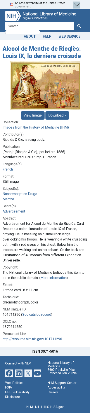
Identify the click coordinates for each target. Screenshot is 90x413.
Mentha (8, 199)
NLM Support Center (62, 383)
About (30, 36)
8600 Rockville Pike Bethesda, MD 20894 (62, 371)
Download (56, 115)
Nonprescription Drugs (20, 194)
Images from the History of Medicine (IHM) (36, 127)
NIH (37, 407)
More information (53, 278)
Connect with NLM (18, 363)
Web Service (69, 36)
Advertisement (14, 211)
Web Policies (14, 383)
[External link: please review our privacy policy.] (9, 373)
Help (47, 36)
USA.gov (58, 407)
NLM (29, 407)
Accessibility (56, 387)
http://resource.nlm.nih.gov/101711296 (32, 339)
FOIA (8, 387)
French (8, 169)
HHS (46, 407)
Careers (53, 392)
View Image (33, 115)
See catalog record (36, 314)
